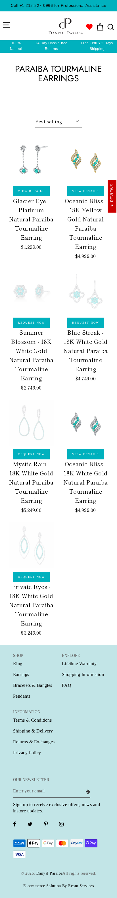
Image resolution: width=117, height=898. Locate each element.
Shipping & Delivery (33, 731)
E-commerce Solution (42, 886)
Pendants (21, 696)
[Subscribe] (87, 791)
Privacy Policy (27, 752)
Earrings (21, 674)
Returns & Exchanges (34, 741)
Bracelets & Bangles (32, 685)
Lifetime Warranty (79, 663)
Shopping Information (83, 674)
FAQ (66, 685)
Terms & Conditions (32, 720)
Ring (17, 663)
